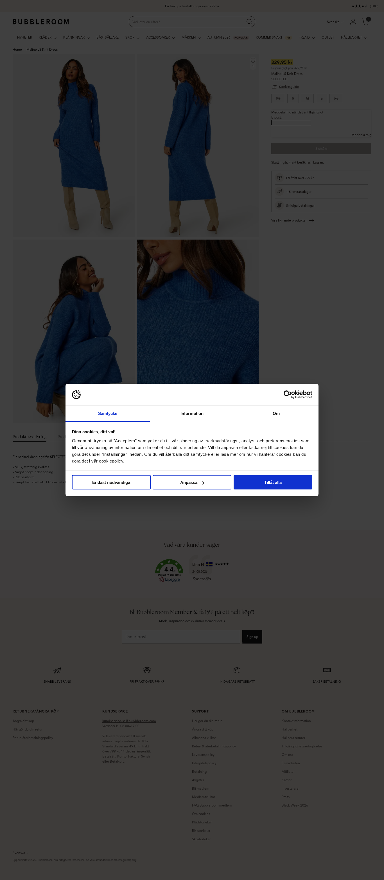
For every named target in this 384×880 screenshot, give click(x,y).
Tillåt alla (273, 482)
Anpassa (188, 482)
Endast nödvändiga (111, 482)
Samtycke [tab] (108, 413)
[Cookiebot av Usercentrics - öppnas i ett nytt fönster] (287, 394)
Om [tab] (276, 413)
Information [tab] (192, 413)
